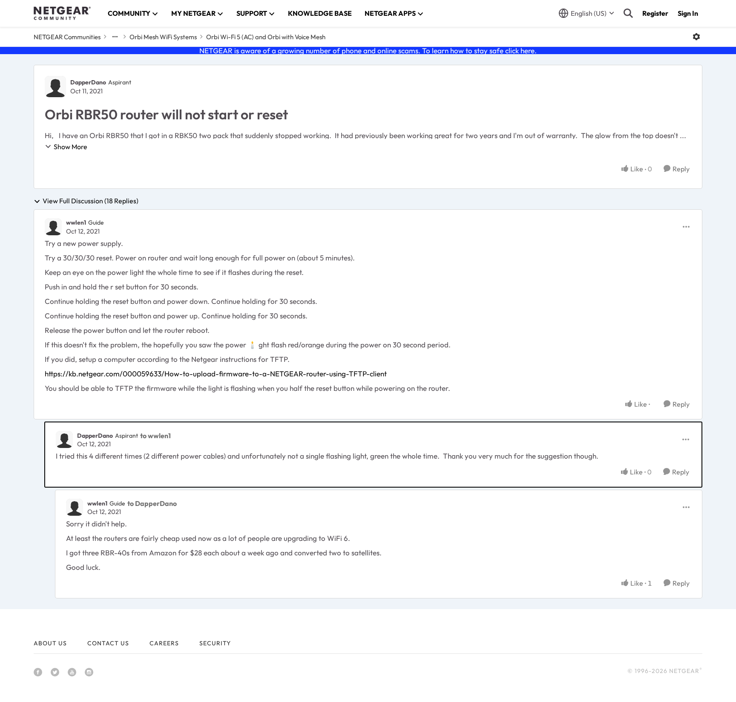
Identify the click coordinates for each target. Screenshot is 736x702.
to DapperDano (152, 503)
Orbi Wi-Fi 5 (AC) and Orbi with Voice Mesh (265, 37)
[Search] (628, 13)
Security (215, 643)
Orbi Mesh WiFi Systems (163, 37)
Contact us (108, 643)
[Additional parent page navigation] (115, 37)
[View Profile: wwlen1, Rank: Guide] (53, 226)
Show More (70, 146)
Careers (164, 643)
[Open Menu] (696, 37)
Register (655, 13)
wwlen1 (76, 222)
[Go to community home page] (62, 13)
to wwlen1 (155, 435)
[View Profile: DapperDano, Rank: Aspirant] (55, 86)
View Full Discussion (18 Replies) (90, 201)
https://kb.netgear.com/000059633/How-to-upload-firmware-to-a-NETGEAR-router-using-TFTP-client (216, 373)
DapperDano (88, 82)
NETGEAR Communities (67, 37)
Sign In (688, 13)
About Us (50, 643)
